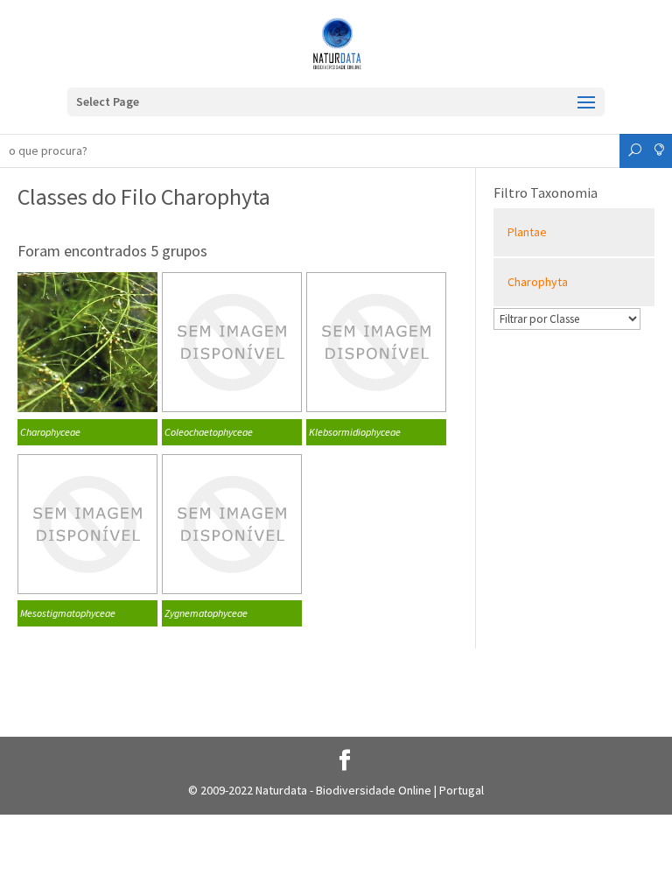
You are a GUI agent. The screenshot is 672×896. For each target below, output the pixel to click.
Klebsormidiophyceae (355, 431)
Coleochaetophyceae (208, 431)
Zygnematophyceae (206, 613)
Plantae (527, 232)
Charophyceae (50, 431)
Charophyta (538, 282)
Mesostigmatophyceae (68, 613)
